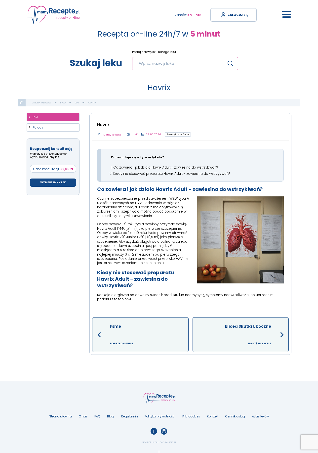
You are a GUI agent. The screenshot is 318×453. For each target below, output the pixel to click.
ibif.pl (172, 442)
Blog (63, 103)
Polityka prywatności (160, 416)
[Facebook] (154, 431)
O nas (83, 416)
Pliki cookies (191, 416)
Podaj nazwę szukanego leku (154, 52)
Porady (38, 127)
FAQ (97, 416)
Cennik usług (235, 416)
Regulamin (129, 416)
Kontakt (212, 416)
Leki (77, 103)
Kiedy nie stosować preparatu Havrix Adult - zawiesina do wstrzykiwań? (171, 173)
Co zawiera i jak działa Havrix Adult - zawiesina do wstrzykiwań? (165, 167)
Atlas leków (260, 416)
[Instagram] (164, 431)
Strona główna (41, 103)
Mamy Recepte (112, 134)
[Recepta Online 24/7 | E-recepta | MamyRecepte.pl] (53, 15)
